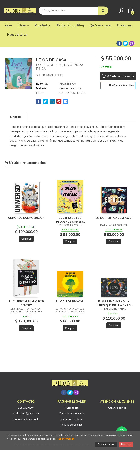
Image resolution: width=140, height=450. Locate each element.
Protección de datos (71, 419)
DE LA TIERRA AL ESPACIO (114, 218)
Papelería (42, 25)
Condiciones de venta (71, 413)
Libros (22, 25)
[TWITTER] (125, 43)
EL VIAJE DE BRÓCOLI (70, 301)
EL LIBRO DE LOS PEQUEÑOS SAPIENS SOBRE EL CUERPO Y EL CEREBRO (70, 219)
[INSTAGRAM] (131, 43)
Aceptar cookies (106, 444)
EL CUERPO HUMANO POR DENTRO (26, 303)
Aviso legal (71, 408)
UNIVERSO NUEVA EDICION (26, 218)
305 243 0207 (26, 408)
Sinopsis (15, 117)
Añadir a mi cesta (120, 76)
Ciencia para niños (70, 88)
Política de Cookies (72, 424)
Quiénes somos (117, 408)
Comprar (26, 238)
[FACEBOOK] (119, 43)
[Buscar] (103, 11)
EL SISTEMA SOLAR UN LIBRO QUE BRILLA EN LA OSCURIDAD (114, 303)
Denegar (126, 444)
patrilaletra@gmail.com (26, 413)
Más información (65, 439)
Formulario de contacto (26, 419)
